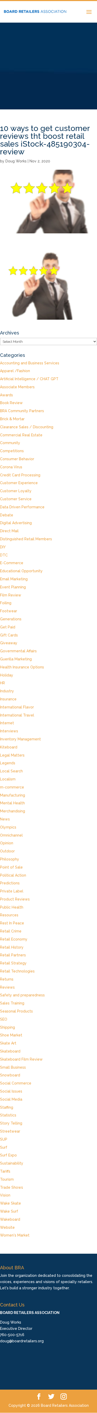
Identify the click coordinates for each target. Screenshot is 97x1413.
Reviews (7, 987)
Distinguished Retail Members (26, 539)
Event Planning (13, 587)
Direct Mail (9, 531)
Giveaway (8, 643)
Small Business (13, 1067)
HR (2, 683)
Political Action (13, 875)
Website (7, 1227)
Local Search (11, 771)
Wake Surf (9, 1211)
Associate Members (17, 387)
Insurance (8, 699)
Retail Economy (13, 939)
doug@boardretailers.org (22, 1341)
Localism (8, 779)
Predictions (10, 883)
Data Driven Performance (22, 507)
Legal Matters (12, 755)
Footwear (8, 611)
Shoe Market (11, 1035)
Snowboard (10, 1075)
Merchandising (12, 811)
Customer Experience (19, 483)
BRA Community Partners (22, 411)
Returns (6, 979)
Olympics (8, 827)
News (5, 819)
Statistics (8, 1115)
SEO (3, 1019)
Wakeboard (10, 1219)
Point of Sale (11, 867)
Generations (10, 619)
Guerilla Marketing (16, 659)
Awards (6, 395)
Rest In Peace (12, 923)
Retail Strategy (13, 963)
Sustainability (11, 1163)
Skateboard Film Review (21, 1059)
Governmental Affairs (18, 651)
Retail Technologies (17, 971)
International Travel (17, 715)
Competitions (12, 451)
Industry (7, 691)
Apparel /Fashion (15, 371)
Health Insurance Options (22, 667)
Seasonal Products (16, 1011)
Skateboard (10, 1051)
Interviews (9, 731)
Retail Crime (10, 931)
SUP (3, 1139)
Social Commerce (15, 1083)
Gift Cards (9, 635)
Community (10, 443)
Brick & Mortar (12, 419)
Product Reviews (15, 899)
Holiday (6, 675)
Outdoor (7, 851)
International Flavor (17, 707)
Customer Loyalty (16, 491)
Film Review (10, 595)
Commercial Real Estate (21, 435)
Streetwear (10, 1131)
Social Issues (11, 1091)
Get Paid (7, 627)
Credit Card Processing (20, 475)
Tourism (7, 1179)
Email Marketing (14, 579)
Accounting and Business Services (29, 363)
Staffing (6, 1107)
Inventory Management (20, 739)
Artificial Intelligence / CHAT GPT (29, 379)
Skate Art (8, 1043)
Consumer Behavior (17, 459)
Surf (3, 1147)
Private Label (11, 891)
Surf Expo (8, 1155)
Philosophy (9, 859)
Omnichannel (11, 835)
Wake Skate (10, 1203)
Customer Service (16, 499)
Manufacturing (12, 795)
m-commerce (12, 787)
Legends (7, 763)
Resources (9, 915)
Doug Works (16, 161)
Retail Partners (13, 955)
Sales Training (12, 1003)
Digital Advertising (16, 523)
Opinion (6, 843)
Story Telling (11, 1123)
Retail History (12, 947)
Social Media (11, 1099)
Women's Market (14, 1235)
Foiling (5, 603)
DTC (4, 555)
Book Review (11, 403)
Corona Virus (11, 467)
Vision (5, 1195)
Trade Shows (11, 1187)
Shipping (7, 1027)
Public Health (11, 907)
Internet (7, 723)
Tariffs (5, 1171)
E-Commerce (11, 563)
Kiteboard (8, 747)
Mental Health (12, 803)
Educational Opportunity (21, 571)
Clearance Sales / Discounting (26, 427)
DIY (3, 547)
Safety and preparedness (22, 995)
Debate (6, 515)
